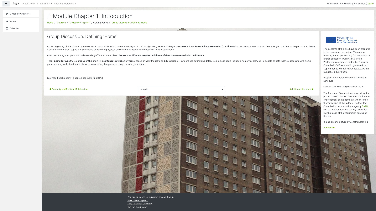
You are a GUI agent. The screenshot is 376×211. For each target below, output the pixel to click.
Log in (370, 3)
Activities (45, 3)
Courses (61, 22)
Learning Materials (64, 3)
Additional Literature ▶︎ (302, 89)
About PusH (29, 3)
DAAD (365, 106)
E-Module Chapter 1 (79, 22)
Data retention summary (139, 203)
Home (50, 22)
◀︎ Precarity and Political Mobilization (68, 89)
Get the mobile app (137, 207)
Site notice (329, 127)
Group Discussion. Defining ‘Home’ (130, 22)
